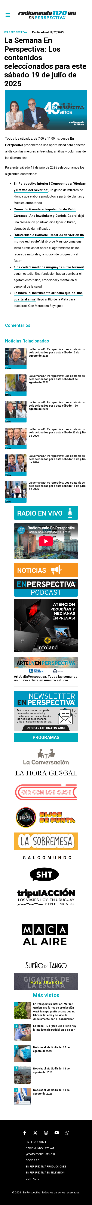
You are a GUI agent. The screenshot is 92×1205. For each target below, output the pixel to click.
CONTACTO (33, 1178)
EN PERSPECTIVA (36, 1142)
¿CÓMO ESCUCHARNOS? (40, 1154)
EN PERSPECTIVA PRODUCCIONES (46, 1166)
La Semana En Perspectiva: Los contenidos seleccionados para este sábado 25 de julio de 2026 (57, 432)
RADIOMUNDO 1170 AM (40, 1148)
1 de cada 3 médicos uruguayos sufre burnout (49, 267)
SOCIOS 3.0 (32, 1160)
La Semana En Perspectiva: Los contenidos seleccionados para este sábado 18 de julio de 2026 (57, 459)
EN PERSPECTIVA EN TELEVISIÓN (45, 1172)
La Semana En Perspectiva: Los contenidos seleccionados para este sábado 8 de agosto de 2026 (57, 379)
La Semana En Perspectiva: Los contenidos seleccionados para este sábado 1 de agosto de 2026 (57, 405)
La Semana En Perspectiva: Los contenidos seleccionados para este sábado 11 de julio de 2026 (57, 486)
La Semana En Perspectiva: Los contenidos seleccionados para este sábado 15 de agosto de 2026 (57, 352)
